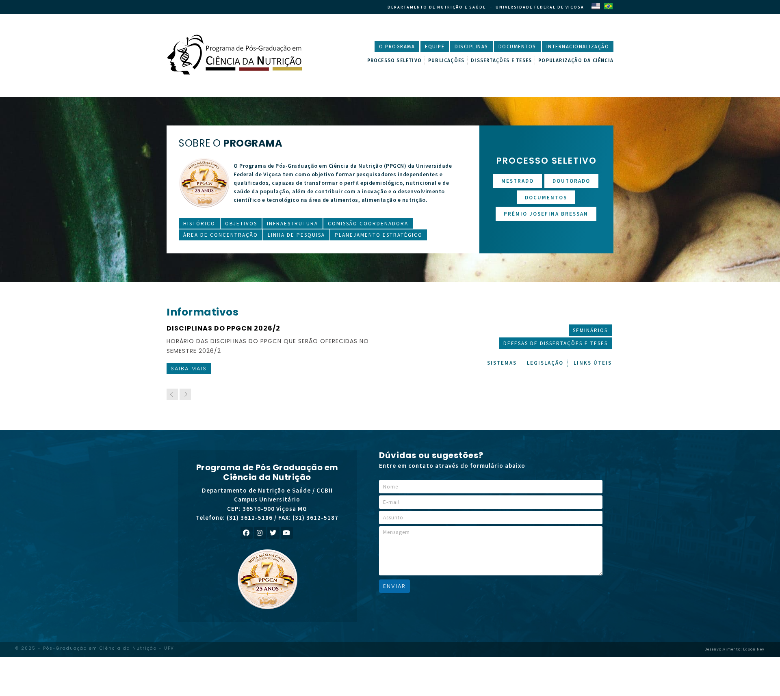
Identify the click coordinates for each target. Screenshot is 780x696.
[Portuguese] (608, 5)
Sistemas (502, 362)
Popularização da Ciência (575, 60)
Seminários (590, 330)
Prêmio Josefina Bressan (546, 213)
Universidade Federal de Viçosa (540, 7)
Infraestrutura (292, 223)
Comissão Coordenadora (368, 223)
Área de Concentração (220, 234)
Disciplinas (471, 47)
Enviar (394, 586)
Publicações (446, 60)
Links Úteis (593, 362)
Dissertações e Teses (501, 60)
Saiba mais (193, 368)
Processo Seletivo (394, 60)
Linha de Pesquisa (296, 234)
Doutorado (571, 180)
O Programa (397, 47)
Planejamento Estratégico (378, 234)
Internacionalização (577, 47)
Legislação (545, 362)
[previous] (172, 394)
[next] (185, 394)
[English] (595, 5)
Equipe (434, 47)
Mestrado (517, 180)
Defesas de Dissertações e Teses (555, 343)
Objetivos (241, 223)
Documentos (517, 47)
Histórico (199, 223)
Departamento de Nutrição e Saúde (437, 7)
